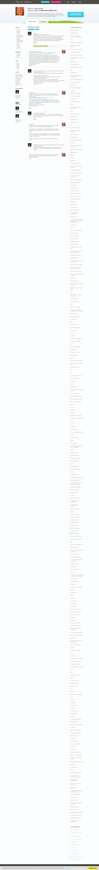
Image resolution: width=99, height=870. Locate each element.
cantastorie (73, 584)
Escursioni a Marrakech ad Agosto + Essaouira (76, 268)
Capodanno (73, 617)
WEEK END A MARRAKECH (76, 42)
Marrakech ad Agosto (75, 528)
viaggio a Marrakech (75, 581)
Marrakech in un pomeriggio (76, 264)
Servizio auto (73, 216)
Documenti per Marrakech (76, 815)
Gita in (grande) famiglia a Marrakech (76, 131)
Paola (72, 39)
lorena (72, 434)
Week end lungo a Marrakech (77, 230)
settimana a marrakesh (75, 352)
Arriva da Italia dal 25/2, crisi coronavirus (76, 108)
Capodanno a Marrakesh (76, 458)
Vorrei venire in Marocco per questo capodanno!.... (76, 446)
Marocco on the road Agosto (76, 399)
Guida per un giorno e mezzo (76, 755)
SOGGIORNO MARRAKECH (76, 87)
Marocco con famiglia (75, 190)
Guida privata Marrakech (76, 182)
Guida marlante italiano (75, 794)
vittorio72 (73, 699)
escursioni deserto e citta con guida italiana (77, 261)
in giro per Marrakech (75, 378)
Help (71, 322)
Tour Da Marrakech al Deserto (77, 477)
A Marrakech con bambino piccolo (76, 758)
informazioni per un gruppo (76, 140)
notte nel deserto (74, 207)
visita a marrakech (74, 850)
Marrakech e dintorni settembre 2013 (75, 854)
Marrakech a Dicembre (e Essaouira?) (76, 629)
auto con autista (74, 298)
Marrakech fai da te (75, 800)
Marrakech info (74, 842)
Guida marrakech (74, 492)
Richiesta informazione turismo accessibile (77, 551)
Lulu (71, 291)
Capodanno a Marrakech (76, 327)
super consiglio (74, 313)
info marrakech (74, 578)
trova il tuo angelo (56, 1)
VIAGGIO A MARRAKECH (76, 536)
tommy (72, 653)
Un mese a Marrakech (75, 82)
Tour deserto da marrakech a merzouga (77, 167)
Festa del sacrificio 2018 (76, 829)
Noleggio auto (73, 201)
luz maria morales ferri (75, 127)
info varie (72, 764)
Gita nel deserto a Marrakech (77, 79)
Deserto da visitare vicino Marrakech (76, 146)
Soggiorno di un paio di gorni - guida (77, 288)
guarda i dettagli (68, 868)
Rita (71, 125)
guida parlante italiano (75, 469)
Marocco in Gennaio (75, 236)
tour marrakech (74, 324)
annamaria (73, 412)
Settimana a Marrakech (75, 163)
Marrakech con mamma (75, 675)
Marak (72, 595)
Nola (22, 1)
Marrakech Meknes (75, 238)
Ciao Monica (73, 566)
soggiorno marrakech (75, 113)
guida (72, 304)
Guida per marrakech (75, 533)
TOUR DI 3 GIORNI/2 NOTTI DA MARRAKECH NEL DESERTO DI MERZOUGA (77, 221)
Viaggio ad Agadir (74, 122)
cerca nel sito (46, 1)
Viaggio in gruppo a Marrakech (77, 812)
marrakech (73, 142)
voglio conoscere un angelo (76, 694)
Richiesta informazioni (75, 52)
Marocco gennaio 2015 (75, 614)
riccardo (72, 423)
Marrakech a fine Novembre (76, 635)
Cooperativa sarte (74, 767)
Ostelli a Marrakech (75, 466)
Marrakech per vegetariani (76, 401)
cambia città (27, 1)
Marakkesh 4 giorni (74, 460)
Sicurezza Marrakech (75, 474)
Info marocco (73, 749)
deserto (72, 157)
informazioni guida (74, 244)
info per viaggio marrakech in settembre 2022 (77, 76)
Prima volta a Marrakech (76, 96)
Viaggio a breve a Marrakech (76, 857)
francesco (73, 589)
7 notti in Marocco (74, 233)
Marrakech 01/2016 (75, 455)
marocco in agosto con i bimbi (77, 432)
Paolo (72, 104)
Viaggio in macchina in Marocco (75, 46)
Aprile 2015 (73, 598)
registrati (73, 1)
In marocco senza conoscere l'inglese (77, 833)
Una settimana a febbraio (76, 836)
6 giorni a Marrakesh (75, 480)
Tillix (71, 70)
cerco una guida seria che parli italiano (77, 390)
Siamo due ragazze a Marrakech (75, 176)
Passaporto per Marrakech (76, 817)
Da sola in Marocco (74, 741)
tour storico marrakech (75, 341)
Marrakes (73, 677)
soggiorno (73, 410)
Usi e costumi (73, 443)
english (79, 1)
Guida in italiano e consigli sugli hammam (77, 284)
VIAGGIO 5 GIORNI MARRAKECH (74, 213)
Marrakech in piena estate (76, 271)
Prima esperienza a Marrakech (77, 761)
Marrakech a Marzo (75, 735)
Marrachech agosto (75, 547)
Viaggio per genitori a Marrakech (75, 821)
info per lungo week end (75, 199)
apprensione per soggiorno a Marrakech (76, 803)
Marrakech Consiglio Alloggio (77, 724)
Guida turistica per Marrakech (77, 539)
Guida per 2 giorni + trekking (76, 149)
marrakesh (73, 638)
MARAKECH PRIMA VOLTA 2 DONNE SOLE (77, 641)
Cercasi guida (73, 603)
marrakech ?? (73, 319)
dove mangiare (74, 185)
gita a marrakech (74, 134)
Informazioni (43, 21)
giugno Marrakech (74, 530)
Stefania (72, 471)
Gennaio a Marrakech (75, 301)
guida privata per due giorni (76, 172)
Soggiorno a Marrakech (75, 859)
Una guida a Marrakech (75, 170)
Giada (72, 111)
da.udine (72, 495)
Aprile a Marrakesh (74, 721)
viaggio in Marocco (74, 437)
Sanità (72, 449)
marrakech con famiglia (75, 487)
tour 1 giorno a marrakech (76, 609)
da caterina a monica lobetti (76, 587)
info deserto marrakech (75, 93)
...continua (21, 84)
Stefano (72, 440)
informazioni (73, 426)
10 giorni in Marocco (75, 64)
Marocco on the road (75, 196)
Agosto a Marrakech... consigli (77, 666)
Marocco (72, 572)
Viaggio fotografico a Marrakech (75, 501)
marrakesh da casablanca (76, 839)
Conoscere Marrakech (75, 611)
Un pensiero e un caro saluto (76, 49)
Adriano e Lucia (74, 116)
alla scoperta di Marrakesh (76, 396)
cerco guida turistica (75, 844)
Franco (72, 407)
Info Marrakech (74, 152)
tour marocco (73, 98)
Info (71, 344)
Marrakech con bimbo (75, 517)
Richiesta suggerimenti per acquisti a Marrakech (76, 252)
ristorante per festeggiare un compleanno (76, 295)
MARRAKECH (73, 72)
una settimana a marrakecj (76, 375)
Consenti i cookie (92, 868)
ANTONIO (73, 90)
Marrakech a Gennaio (75, 210)
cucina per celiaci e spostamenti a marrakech (76, 776)
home (18, 1)
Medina (72, 383)
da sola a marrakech (75, 569)
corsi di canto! (73, 606)
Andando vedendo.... (75, 241)
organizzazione (74, 330)
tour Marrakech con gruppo (76, 55)
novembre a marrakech (75, 650)
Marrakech (73, 155)
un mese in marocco (75, 393)
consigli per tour (74, 137)
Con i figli (72, 333)
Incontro (72, 770)
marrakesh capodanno (75, 622)
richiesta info (73, 705)
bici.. (71, 370)
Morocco (37, 29)
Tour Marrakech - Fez (75, 367)
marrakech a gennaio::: (75, 743)
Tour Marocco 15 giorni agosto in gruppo (77, 275)
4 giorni (72, 511)
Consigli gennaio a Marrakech (77, 632)
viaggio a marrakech (75, 809)
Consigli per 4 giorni (75, 680)
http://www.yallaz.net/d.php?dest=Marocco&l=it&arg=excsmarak (40, 53)
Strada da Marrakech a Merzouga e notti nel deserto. (76, 36)
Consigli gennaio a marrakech (77, 658)
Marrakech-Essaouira (75, 346)
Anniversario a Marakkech (76, 544)
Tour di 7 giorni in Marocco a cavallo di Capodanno (76, 483)
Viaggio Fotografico (75, 519)
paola (72, 672)
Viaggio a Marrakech (75, 281)
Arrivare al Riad (74, 710)
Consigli (72, 647)
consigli (72, 708)
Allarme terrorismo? (75, 452)
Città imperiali (73, 386)
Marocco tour (73, 225)
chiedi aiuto (76, 14)
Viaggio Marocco (74, 119)
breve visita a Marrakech (76, 557)
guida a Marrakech (74, 257)
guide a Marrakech (74, 525)
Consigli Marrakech (31, 29)
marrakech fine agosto (75, 664)
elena (72, 697)
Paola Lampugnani (74, 30)
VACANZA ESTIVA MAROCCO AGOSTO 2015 (77, 560)
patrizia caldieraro (74, 686)
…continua (58, 16)
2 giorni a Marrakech (75, 489)
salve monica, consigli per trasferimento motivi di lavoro (77, 310)
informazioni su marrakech (76, 415)
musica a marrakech (75, 508)
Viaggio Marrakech (74, 33)
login (68, 1)
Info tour (72, 404)
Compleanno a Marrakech (76, 719)
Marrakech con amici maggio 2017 (77, 364)
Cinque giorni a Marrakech (76, 772)
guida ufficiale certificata (76, 255)
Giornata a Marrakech (75, 514)
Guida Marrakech (74, 355)
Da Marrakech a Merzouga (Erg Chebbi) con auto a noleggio (77, 575)
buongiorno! (73, 381)
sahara (72, 669)
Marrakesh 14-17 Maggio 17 (76, 338)
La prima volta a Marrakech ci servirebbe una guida (77, 791)
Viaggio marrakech (74, 188)
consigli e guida (74, 600)
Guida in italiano (74, 797)
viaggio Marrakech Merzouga (77, 67)
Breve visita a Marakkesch (76, 193)
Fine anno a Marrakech (75, 307)
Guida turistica (74, 592)
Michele (72, 421)
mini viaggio (73, 738)
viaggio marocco (74, 204)
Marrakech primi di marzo (76, 732)
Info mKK (72, 357)
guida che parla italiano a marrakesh (76, 784)
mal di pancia (73, 655)
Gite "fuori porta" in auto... (76, 644)
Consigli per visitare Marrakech (77, 418)
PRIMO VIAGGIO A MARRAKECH (74, 780)
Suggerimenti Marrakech (76, 752)
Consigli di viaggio (32, 21)
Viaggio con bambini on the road (76, 248)
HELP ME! (73, 85)
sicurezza (73, 463)
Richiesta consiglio (74, 554)
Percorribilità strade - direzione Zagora (77, 58)
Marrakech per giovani (75, 730)
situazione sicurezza (75, 563)
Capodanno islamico (75, 522)
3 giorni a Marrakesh (75, 316)
